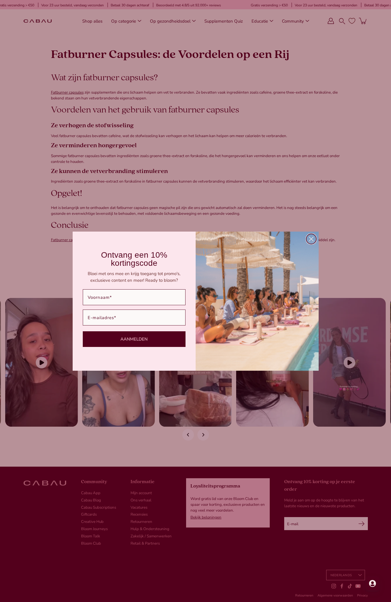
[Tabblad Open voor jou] (372, 583)
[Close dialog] (311, 239)
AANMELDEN (134, 339)
